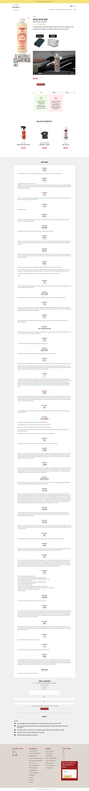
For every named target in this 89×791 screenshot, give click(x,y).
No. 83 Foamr (31, 780)
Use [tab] (41, 92)
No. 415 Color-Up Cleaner (33, 767)
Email (44, 701)
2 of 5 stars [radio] (43, 685)
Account (63, 758)
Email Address (66, 771)
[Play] (34, 73)
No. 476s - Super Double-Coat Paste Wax (36, 758)
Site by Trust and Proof (51, 789)
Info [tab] (67, 92)
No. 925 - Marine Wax (49, 753)
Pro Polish (65, 144)
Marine (57, 9)
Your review (44, 689)
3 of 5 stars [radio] (44, 685)
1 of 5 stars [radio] (41, 685)
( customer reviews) (42, 24)
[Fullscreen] (73, 73)
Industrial (62, 9)
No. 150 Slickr (31, 777)
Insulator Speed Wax (23, 144)
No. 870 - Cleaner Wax (49, 763)
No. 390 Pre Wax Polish (33, 755)
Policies (63, 755)
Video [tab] (54, 92)
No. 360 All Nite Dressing (33, 770)
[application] (54, 63)
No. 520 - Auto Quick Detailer (34, 765)
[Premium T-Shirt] (44, 135)
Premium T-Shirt (44, 144)
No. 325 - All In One (32, 763)
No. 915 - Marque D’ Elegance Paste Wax (35, 760)
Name (44, 696)
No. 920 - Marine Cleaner (50, 751)
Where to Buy (69, 9)
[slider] (53, 73)
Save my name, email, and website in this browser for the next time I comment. (45, 706)
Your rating (44, 687)
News (63, 753)
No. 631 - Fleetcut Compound (50, 765)
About (75, 9)
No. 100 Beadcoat (32, 775)
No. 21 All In (31, 782)
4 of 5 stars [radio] (46, 685)
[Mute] (71, 73)
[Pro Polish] (65, 133)
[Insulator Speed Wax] (23, 133)
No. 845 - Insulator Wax (33, 751)
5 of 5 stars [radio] (47, 685)
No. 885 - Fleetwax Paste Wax (51, 760)
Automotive (51, 9)
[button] (28, 18)
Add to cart (41, 84)
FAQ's (63, 751)
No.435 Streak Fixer (49, 767)
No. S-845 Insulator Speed (33, 772)
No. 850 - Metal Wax (49, 755)
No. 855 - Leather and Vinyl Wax (34, 753)
